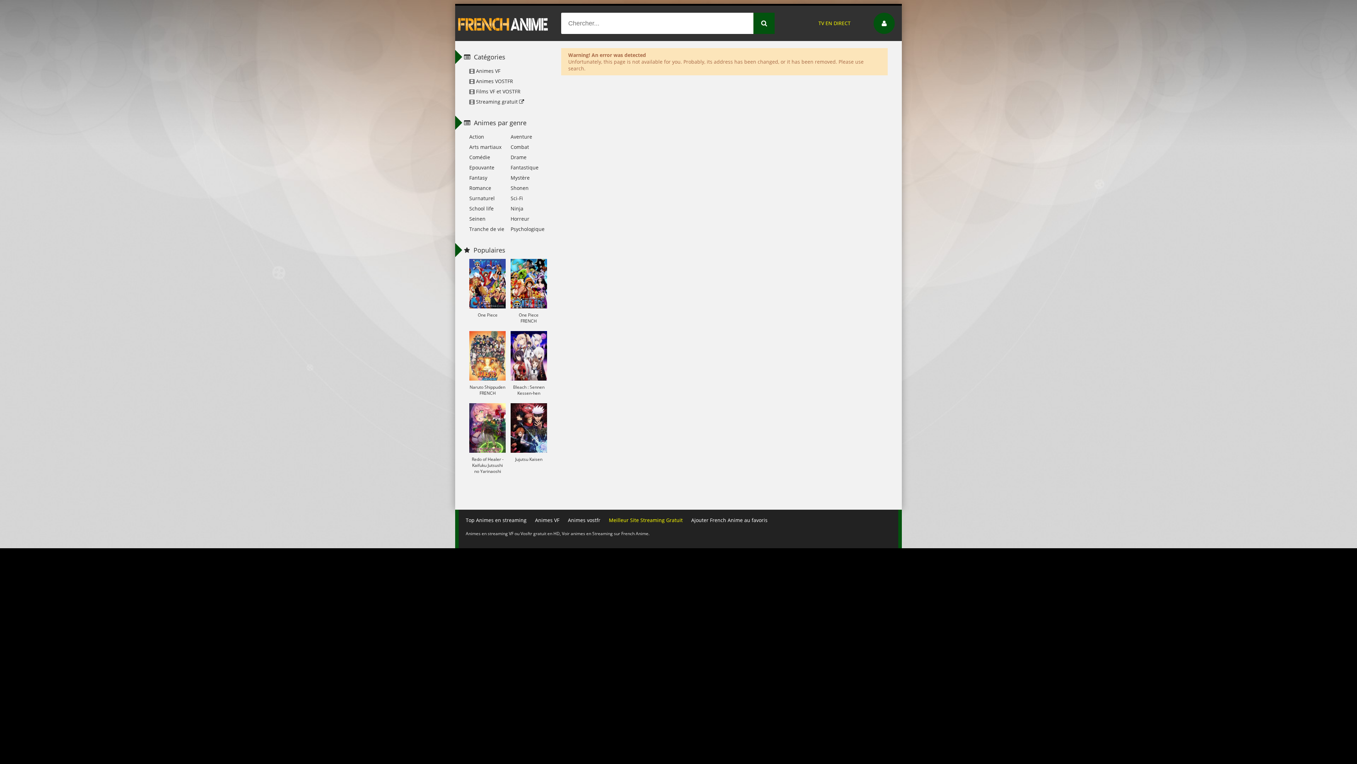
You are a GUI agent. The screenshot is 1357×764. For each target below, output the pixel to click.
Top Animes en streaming (496, 520)
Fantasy (478, 177)
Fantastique (525, 167)
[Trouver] (764, 23)
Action (476, 136)
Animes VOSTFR (494, 81)
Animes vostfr (584, 520)
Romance (480, 188)
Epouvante (481, 167)
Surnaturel (482, 198)
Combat (520, 147)
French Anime (503, 23)
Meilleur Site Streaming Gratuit (646, 520)
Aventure (521, 136)
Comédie (479, 157)
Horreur (520, 218)
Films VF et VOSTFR (498, 91)
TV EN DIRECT (834, 23)
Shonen (520, 188)
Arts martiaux (485, 147)
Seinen (477, 218)
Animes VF (487, 71)
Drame (519, 157)
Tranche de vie (486, 229)
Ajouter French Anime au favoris (729, 520)
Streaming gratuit (497, 101)
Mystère (520, 177)
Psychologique (528, 229)
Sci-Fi (517, 198)
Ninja (517, 208)
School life (481, 208)
